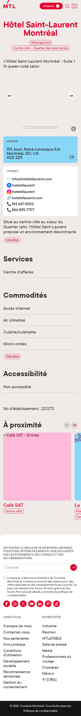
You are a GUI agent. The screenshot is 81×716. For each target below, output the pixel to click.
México (48, 673)
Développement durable (16, 663)
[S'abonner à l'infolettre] (73, 567)
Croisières (50, 667)
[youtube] (31, 603)
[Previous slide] (67, 425)
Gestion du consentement (15, 684)
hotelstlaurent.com (27, 198)
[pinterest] (48, 603)
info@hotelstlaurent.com (32, 179)
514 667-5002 (23, 204)
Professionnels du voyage (56, 659)
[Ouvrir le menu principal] (74, 6)
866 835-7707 (23, 210)
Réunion (49, 632)
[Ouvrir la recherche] (67, 6)
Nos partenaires (16, 638)
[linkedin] (40, 603)
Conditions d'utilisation (12, 652)
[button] (73, 129)
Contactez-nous (16, 632)
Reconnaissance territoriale (16, 674)
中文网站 (49, 679)
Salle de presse (54, 644)
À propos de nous (17, 625)
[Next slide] (71, 96)
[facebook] (6, 603)
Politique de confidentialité (40, 711)
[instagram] (15, 603)
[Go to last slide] (10, 96)
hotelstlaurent (23, 185)
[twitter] (23, 603)
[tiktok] (56, 603)
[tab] (27, 127)
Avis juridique (14, 644)
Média (47, 650)
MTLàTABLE (52, 638)
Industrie (49, 625)
